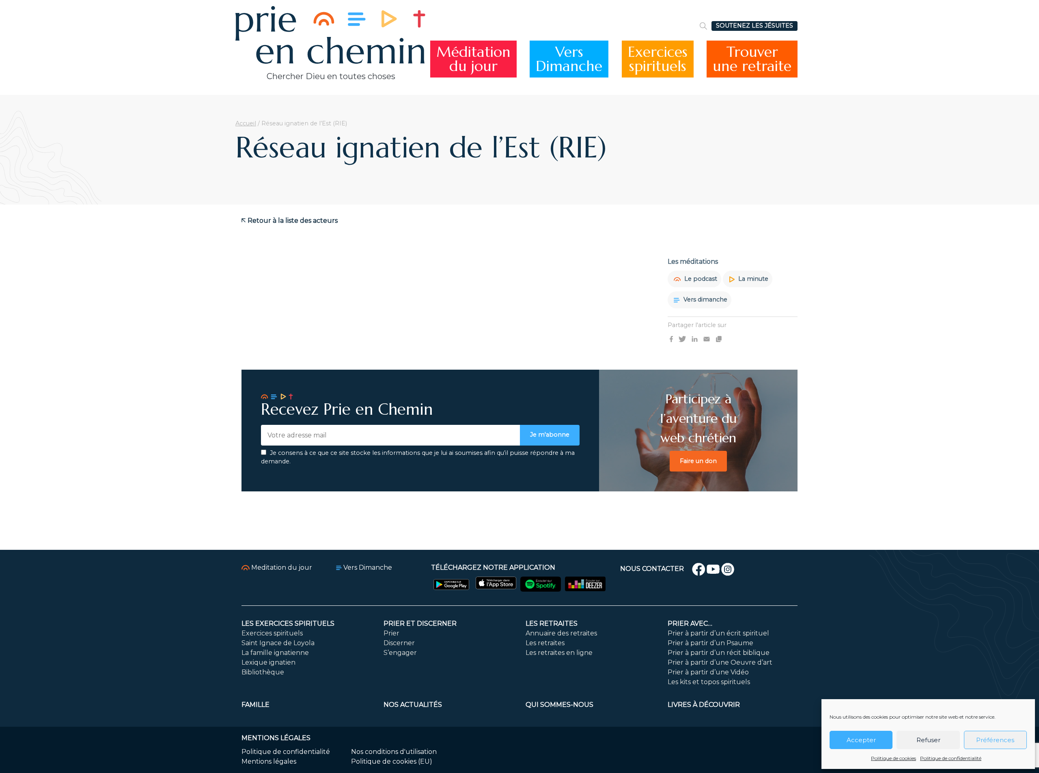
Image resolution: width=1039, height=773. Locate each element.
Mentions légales (268, 761)
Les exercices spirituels (287, 623)
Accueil (245, 123)
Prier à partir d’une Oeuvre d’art (720, 662)
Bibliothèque (262, 672)
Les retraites (552, 623)
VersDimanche (569, 59)
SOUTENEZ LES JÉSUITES (754, 25)
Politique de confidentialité (950, 758)
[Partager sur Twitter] (682, 339)
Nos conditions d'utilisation (394, 752)
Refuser (928, 740)
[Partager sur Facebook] (671, 339)
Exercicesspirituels (658, 59)
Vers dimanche (704, 299)
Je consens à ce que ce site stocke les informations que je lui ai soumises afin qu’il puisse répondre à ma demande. (418, 457)
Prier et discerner (420, 623)
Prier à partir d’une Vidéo (708, 672)
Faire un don (698, 461)
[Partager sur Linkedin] (695, 339)
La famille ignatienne (275, 653)
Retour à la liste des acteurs (293, 220)
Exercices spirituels (272, 633)
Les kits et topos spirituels (709, 682)
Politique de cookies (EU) (391, 761)
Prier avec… (690, 623)
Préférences (995, 740)
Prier (391, 633)
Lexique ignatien (268, 662)
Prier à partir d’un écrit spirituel (718, 633)
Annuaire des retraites (561, 633)
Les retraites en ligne (559, 653)
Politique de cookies (893, 758)
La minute (752, 278)
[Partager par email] (706, 339)
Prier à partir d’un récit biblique (719, 653)
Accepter (861, 740)
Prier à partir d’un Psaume (710, 643)
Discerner (399, 643)
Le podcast (700, 278)
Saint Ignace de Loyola (278, 643)
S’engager (400, 653)
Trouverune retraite (752, 59)
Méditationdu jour (473, 59)
